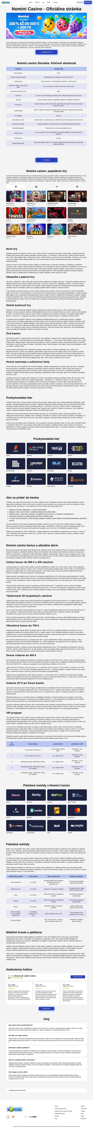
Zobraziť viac (46, 1008)
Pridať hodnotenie (77, 976)
